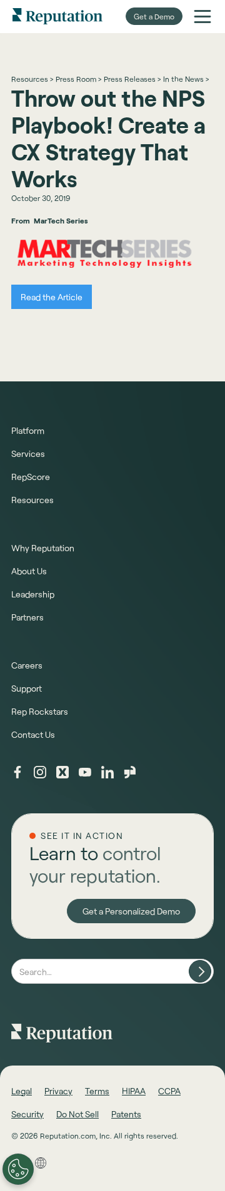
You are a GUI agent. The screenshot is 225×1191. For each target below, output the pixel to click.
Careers (26, 665)
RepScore (30, 476)
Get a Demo (154, 16)
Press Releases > (132, 78)
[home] (57, 16)
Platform (27, 430)
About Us (29, 571)
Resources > (32, 78)
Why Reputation (42, 547)
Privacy (58, 1091)
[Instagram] (40, 772)
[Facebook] (17, 772)
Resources (32, 499)
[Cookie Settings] (18, 1169)
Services (28, 453)
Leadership (32, 594)
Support (26, 688)
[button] (202, 16)
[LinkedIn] (107, 772)
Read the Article (51, 297)
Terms (97, 1091)
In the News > (186, 78)
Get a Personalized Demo (131, 911)
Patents (126, 1114)
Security (27, 1114)
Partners (27, 617)
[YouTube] (85, 772)
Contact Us (33, 734)
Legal (21, 1091)
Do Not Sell (77, 1114)
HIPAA (134, 1091)
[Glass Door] (130, 772)
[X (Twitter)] (62, 772)
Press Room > (78, 78)
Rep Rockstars (39, 711)
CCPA (169, 1091)
